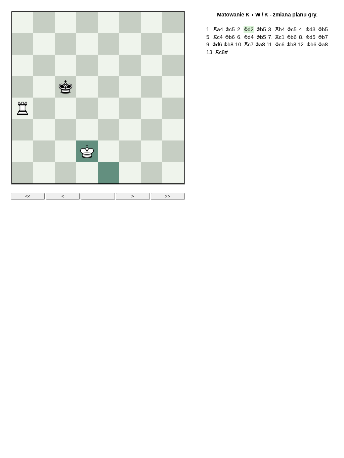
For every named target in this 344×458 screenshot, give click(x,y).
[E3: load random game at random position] (108, 130)
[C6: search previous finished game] (65, 65)
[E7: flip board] (108, 44)
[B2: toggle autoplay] (44, 151)
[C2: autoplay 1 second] (65, 151)
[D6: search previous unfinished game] (87, 65)
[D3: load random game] (87, 130)
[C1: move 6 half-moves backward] (65, 173)
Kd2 (249, 29)
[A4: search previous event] (22, 108)
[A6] (22, 65)
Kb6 (230, 37)
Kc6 (280, 44)
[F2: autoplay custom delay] (130, 151)
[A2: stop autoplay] (22, 151)
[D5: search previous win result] (87, 87)
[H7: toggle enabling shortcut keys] (173, 44)
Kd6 (217, 44)
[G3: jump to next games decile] (151, 130)
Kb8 (228, 44)
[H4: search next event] (173, 108)
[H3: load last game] (173, 130)
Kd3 (310, 29)
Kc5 (230, 29)
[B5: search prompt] (44, 87)
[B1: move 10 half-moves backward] (44, 173)
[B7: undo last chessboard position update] (44, 44)
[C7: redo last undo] (65, 44)
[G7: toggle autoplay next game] (151, 44)
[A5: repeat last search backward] (22, 87)
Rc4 (218, 37)
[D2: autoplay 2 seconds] (87, 151)
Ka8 (260, 44)
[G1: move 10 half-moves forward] (151, 173)
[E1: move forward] (108, 173)
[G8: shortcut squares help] (151, 22)
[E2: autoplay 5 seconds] (108, 151)
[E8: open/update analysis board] (108, 22)
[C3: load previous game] (65, 130)
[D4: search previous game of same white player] (87, 108)
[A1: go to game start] (22, 173)
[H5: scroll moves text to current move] (173, 87)
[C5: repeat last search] (65, 87)
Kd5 (310, 37)
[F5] (130, 87)
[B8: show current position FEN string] (44, 22)
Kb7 (323, 37)
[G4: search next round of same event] (151, 108)
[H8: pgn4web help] (173, 22)
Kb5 (261, 29)
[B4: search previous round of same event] (44, 108)
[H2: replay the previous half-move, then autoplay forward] (173, 151)
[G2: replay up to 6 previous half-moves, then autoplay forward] (151, 151)
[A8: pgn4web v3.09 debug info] (22, 22)
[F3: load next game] (130, 130)
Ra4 (218, 29)
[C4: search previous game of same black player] (65, 108)
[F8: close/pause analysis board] (130, 22)
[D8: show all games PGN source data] (87, 22)
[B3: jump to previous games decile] (44, 130)
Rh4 (280, 29)
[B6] (44, 65)
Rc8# (221, 52)
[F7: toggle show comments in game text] (130, 44)
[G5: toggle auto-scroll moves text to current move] (151, 87)
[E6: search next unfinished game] (108, 65)
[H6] (173, 65)
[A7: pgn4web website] (22, 44)
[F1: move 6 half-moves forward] (130, 173)
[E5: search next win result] (108, 87)
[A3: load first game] (22, 130)
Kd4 (249, 37)
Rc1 (280, 37)
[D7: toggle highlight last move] (87, 44)
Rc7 (249, 44)
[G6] (151, 65)
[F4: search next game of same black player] (130, 108)
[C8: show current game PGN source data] (65, 22)
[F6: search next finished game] (130, 65)
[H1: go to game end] (173, 173)
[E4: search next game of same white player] (108, 108)
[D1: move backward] (87, 173)
